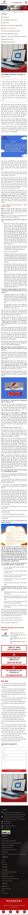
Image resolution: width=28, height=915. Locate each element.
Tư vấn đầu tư (5, 17)
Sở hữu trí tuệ (5, 22)
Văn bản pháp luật (6, 888)
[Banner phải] (14, 788)
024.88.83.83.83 (14, 675)
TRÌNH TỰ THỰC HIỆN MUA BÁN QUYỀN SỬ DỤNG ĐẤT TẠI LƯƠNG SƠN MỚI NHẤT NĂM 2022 (13, 707)
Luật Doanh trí (4, 886)
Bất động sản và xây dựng (17, 11)
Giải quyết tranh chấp (6, 847)
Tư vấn (8, 11)
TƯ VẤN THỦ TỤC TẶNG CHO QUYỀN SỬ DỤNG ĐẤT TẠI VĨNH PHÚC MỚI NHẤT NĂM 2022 (14, 698)
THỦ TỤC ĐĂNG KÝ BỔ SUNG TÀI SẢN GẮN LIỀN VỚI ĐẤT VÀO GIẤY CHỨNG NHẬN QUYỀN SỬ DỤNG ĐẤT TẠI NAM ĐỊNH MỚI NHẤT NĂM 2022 (14, 712)
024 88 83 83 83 (17, 2)
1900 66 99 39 (14, 662)
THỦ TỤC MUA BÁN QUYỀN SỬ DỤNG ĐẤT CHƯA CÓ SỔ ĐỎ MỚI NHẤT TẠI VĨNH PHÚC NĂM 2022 (13, 721)
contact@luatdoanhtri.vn (10, 826)
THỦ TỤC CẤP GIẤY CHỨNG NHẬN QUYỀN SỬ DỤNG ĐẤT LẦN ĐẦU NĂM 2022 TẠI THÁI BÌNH (13, 690)
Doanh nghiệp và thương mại (9, 20)
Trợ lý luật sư (4, 864)
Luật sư (3, 859)
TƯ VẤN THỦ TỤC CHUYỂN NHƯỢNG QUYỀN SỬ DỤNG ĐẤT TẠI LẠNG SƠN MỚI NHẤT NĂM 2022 (13, 703)
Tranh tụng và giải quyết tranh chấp (11, 31)
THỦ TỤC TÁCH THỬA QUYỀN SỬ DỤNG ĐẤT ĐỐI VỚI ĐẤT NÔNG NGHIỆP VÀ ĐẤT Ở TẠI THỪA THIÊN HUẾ (13, 694)
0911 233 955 (7, 823)
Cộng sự (3, 862)
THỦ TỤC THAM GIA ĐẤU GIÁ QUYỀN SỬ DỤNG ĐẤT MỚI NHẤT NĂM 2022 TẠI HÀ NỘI (14, 734)
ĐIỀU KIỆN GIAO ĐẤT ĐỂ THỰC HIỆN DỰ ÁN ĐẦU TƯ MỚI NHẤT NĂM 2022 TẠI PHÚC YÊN (13, 731)
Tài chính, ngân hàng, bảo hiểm (10, 33)
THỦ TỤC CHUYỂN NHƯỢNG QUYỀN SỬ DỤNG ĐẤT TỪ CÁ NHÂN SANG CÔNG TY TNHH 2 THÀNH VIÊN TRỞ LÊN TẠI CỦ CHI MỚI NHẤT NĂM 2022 (14, 726)
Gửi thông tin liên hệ (14, 770)
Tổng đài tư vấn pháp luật (8, 42)
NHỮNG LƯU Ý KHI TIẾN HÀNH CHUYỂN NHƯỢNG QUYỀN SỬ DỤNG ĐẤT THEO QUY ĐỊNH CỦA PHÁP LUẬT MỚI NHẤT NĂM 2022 (13, 739)
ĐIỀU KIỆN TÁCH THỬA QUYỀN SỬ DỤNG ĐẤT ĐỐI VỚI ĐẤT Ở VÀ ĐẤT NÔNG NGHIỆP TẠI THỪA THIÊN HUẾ (13, 685)
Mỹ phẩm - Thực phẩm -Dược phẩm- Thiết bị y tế (14, 36)
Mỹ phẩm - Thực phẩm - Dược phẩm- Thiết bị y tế (13, 854)
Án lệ (2, 890)
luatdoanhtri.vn (7, 828)
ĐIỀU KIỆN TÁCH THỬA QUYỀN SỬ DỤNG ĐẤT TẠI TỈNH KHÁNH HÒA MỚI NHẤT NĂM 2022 (13, 716)
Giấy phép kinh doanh (7, 39)
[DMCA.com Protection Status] (5, 832)
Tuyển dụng (4, 893)
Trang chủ (3, 11)
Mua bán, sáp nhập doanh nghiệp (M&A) (12, 25)
